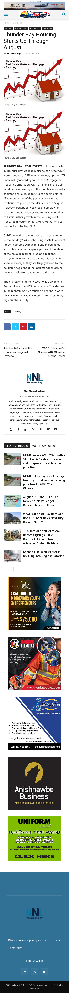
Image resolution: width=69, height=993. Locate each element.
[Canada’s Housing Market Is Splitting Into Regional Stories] (12, 556)
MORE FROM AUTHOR (44, 446)
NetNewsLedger (14, 53)
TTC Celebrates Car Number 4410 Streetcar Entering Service (51, 352)
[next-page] (11, 569)
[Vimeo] (49, 429)
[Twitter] (15, 326)
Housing (17, 311)
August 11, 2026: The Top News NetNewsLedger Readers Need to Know (40, 501)
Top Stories (47, 28)
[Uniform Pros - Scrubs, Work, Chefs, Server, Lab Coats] (34, 838)
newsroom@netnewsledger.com (41, 948)
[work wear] (34, 663)
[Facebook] (7, 326)
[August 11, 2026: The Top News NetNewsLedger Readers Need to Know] (12, 501)
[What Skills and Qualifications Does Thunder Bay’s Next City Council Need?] (12, 518)
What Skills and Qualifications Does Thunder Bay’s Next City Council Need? (43, 518)
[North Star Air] (34, 6)
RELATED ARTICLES (17, 446)
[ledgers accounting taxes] (34, 723)
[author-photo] (34, 386)
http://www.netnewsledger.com (34, 396)
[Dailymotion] (12, 429)
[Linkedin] (31, 326)
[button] (6, 14)
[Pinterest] (23, 326)
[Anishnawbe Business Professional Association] (34, 783)
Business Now (21, 28)
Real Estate (35, 28)
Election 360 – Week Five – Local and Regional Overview (18, 352)
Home (7, 22)
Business (17, 22)
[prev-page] (6, 569)
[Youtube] (57, 429)
